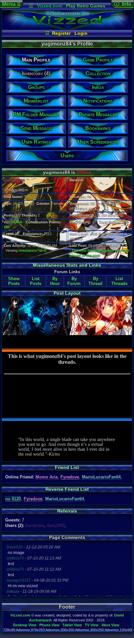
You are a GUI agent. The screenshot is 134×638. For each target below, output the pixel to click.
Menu (11, 4)
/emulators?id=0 (32, 250)
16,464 (16, 222)
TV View (92, 625)
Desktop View (24, 625)
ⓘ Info (122, 4)
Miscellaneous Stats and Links (67, 265)
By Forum (74, 281)
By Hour (55, 281)
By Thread (95, 281)
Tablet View (72, 625)
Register (61, 33)
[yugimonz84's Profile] (67, 28)
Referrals (67, 511)
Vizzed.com (49, 5)
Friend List (67, 467)
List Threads (119, 281)
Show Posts (14, 281)
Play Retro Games (85, 5)
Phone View (49, 625)
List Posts (35, 281)
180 (6, 227)
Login (80, 33)
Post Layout (67, 293)
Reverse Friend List (67, 489)
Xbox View (110, 625)
